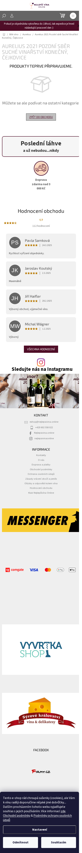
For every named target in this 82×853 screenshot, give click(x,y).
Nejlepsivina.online (44, 433)
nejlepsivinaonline (44, 438)
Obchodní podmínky (16, 815)
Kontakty (41, 455)
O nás (41, 460)
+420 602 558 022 (44, 427)
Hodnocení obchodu (41, 488)
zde (63, 811)
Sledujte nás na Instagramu (42, 369)
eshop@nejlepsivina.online (44, 422)
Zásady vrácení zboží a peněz (41, 479)
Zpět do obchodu (41, 117)
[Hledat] (4, 16)
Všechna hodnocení (41, 349)
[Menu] (73, 16)
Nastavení (39, 829)
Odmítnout (20, 842)
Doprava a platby (41, 464)
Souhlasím (58, 842)
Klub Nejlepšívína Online (41, 493)
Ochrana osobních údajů (41, 474)
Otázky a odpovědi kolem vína (41, 483)
